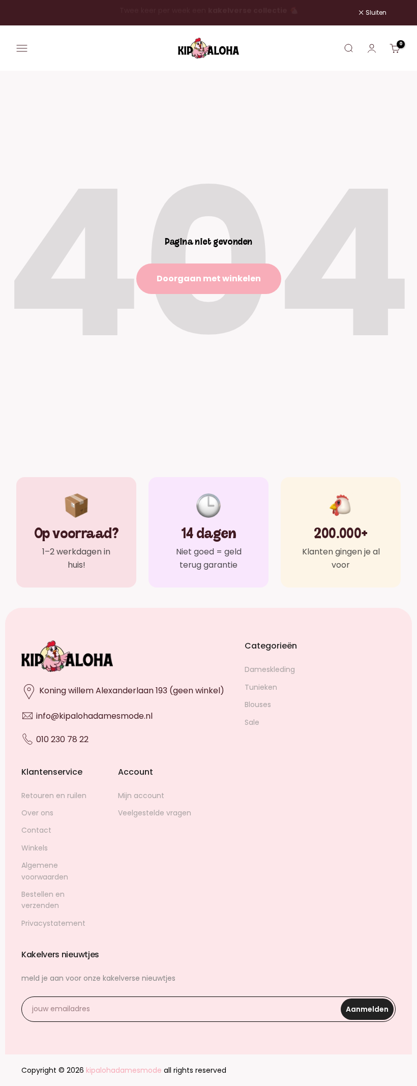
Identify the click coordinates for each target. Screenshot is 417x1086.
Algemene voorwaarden (44, 871)
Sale (252, 722)
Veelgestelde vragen (154, 813)
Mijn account (141, 795)
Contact (36, 830)
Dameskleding (270, 669)
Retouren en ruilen (53, 795)
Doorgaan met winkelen (209, 278)
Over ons (37, 813)
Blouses (258, 704)
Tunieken (261, 687)
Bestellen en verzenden (43, 900)
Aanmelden (370, 1012)
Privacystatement (53, 923)
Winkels (34, 848)
